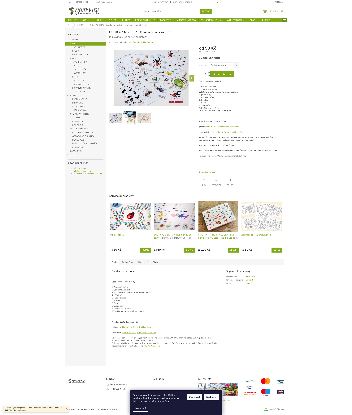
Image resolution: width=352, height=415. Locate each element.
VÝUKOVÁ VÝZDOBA (79, 128)
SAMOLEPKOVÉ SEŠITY (83, 84)
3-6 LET (73, 43)
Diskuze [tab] (156, 262)
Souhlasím (211, 397)
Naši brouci (211, 126)
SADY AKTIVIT (78, 47)
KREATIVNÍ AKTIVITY (81, 88)
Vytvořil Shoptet (277, 409)
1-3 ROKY (74, 39)
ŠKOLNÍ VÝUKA (79, 110)
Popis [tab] (114, 262)
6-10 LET (74, 95)
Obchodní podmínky (183, 2)
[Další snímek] (191, 78)
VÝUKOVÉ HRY (80, 62)
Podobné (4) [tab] (127, 262)
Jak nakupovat (161, 2)
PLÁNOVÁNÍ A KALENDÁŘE (84, 143)
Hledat (206, 11)
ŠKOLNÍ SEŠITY (79, 106)
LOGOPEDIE (75, 117)
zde (168, 401)
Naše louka (234, 126)
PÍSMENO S (77, 125)
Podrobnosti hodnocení (143, 42)
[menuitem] (72, 20)
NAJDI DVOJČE (79, 69)
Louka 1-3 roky (216, 132)
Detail (145, 250)
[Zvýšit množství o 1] (209, 72)
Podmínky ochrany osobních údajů (88, 173)
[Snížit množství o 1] (209, 75)
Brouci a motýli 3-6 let (233, 132)
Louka (249, 283)
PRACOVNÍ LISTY (80, 54)
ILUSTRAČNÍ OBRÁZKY (82, 132)
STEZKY (75, 51)
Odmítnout (194, 397)
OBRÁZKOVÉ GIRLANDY (83, 136)
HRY (74, 58)
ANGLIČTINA (78, 80)
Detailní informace (207, 172)
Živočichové (251, 280)
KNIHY (75, 77)
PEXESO (76, 65)
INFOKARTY (77, 103)
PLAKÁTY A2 (78, 147)
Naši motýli (223, 126)
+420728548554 (117, 389)
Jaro (248, 276)
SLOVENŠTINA (76, 151)
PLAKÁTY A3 (78, 140)
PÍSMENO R (77, 121)
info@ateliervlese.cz (152, 346)
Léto (253, 276)
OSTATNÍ (74, 154)
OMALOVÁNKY (79, 91)
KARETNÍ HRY (79, 73)
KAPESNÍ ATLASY (80, 99)
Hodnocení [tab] (142, 262)
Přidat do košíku (224, 74)
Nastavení (140, 408)
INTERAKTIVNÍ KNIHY (79, 114)
